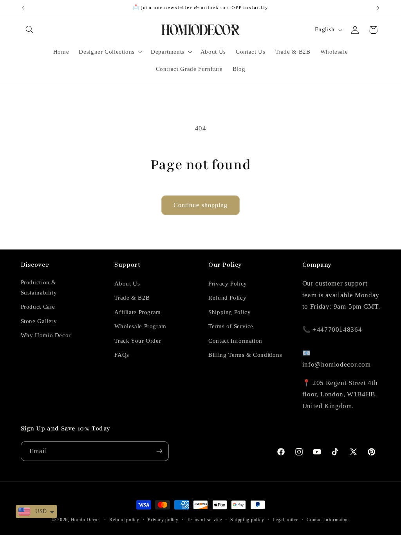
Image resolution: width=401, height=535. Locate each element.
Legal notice (285, 519)
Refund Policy (227, 298)
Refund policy (124, 519)
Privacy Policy (227, 283)
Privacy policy (163, 519)
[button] (30, 30)
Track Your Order (137, 341)
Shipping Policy (229, 312)
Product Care (38, 307)
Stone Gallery (39, 321)
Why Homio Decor (46, 335)
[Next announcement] (378, 8)
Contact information (328, 519)
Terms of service (204, 519)
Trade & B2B (132, 298)
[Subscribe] (159, 451)
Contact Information (235, 341)
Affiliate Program (137, 312)
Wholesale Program (140, 326)
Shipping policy (247, 519)
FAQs (121, 355)
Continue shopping (200, 205)
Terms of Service (230, 326)
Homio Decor (85, 519)
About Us (127, 283)
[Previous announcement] (23, 8)
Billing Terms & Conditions (245, 355)
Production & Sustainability (39, 287)
